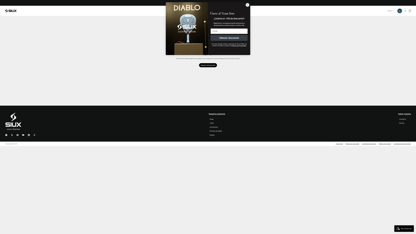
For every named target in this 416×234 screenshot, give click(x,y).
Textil (212, 123)
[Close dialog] (247, 5)
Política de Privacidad (238, 45)
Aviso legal (339, 144)
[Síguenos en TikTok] (34, 135)
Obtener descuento (229, 38)
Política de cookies (385, 144)
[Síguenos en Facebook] (17, 135)
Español (389, 11)
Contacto (402, 119)
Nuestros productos (217, 114)
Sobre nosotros (404, 114)
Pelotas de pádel (216, 131)
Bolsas (212, 135)
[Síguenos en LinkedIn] (29, 135)
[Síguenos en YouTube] (23, 135)
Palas (212, 119)
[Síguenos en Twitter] (12, 135)
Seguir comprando (208, 65)
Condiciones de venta (369, 144)
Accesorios (214, 127)
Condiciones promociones (402, 144)
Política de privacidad (352, 144)
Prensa (401, 123)
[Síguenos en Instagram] (6, 135)
